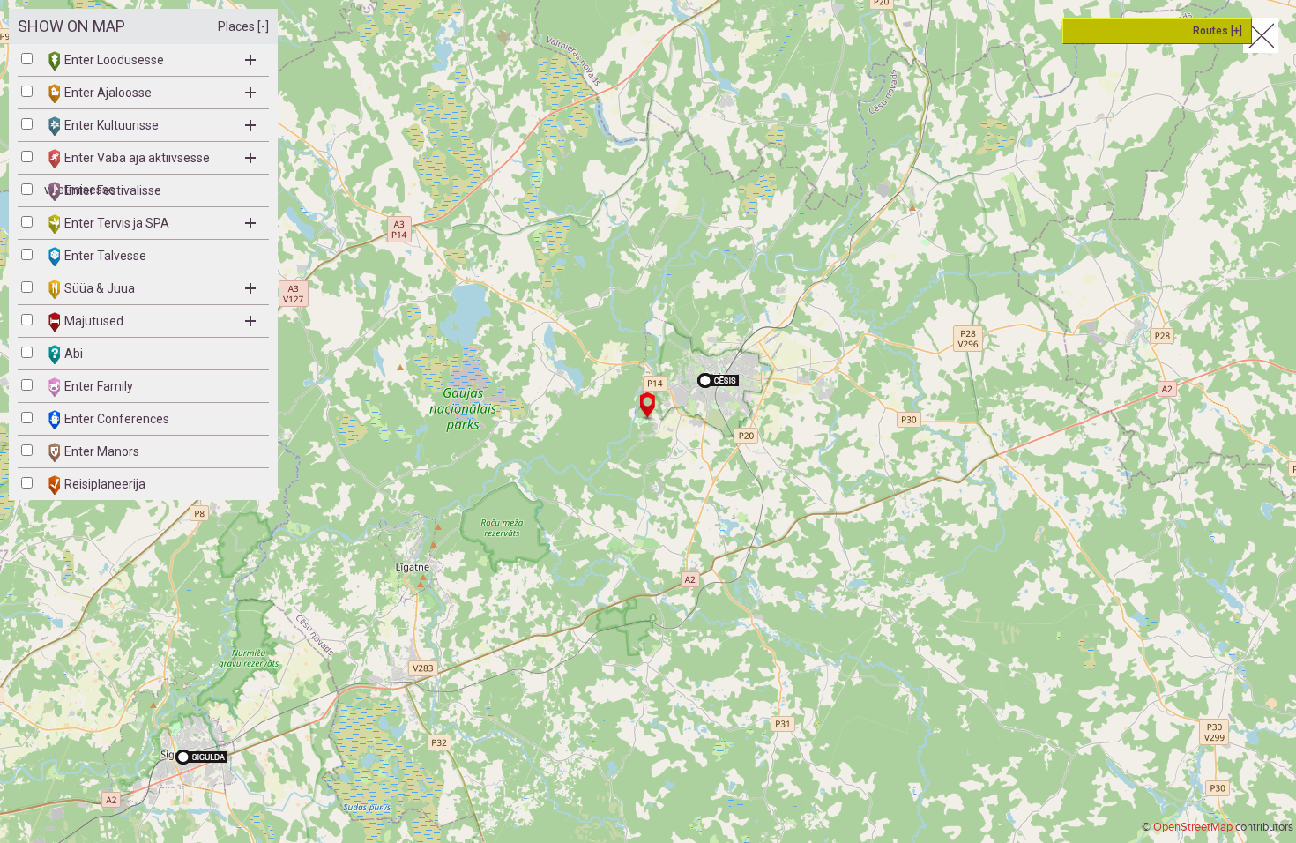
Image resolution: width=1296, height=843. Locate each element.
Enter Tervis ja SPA (116, 223)
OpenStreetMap (1193, 827)
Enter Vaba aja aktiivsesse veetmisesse (127, 162)
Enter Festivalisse (112, 190)
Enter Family (98, 386)
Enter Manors (101, 451)
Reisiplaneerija (104, 484)
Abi (73, 354)
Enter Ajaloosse (108, 93)
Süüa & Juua (99, 288)
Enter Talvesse (105, 256)
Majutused (93, 321)
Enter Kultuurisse (111, 125)
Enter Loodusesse (114, 60)
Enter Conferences (116, 419)
